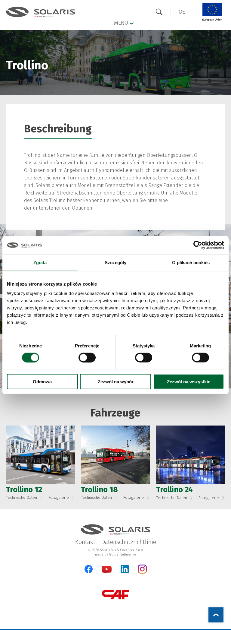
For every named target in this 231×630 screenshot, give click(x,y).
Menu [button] (122, 23)
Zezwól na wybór (116, 381)
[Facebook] (89, 569)
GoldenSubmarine (122, 554)
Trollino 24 (174, 489)
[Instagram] (142, 572)
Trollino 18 (99, 489)
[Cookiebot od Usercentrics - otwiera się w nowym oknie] (197, 244)
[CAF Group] (115, 594)
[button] (182, 12)
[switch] (87, 357)
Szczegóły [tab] (116, 262)
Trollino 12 (24, 489)
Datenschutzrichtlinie (128, 542)
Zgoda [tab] (40, 262)
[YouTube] (107, 571)
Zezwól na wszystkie (188, 381)
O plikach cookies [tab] (191, 262)
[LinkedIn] (125, 569)
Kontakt (85, 542)
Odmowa (42, 381)
